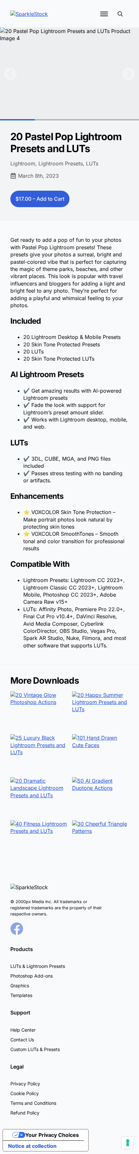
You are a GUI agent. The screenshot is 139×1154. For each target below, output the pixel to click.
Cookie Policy (24, 1093)
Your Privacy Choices (52, 1135)
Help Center (23, 1030)
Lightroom (22, 163)
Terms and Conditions (33, 1103)
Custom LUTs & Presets (35, 1049)
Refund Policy (24, 1112)
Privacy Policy (25, 1083)
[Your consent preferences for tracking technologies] (128, 1143)
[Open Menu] (104, 14)
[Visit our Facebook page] (16, 928)
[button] (10, 73)
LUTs (92, 163)
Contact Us (22, 1039)
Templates (21, 995)
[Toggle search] (120, 14)
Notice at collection (32, 1146)
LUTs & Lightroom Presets (37, 966)
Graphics (19, 985)
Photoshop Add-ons (31, 976)
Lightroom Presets (60, 163)
